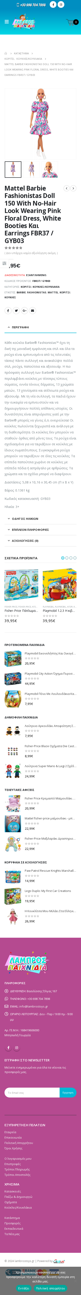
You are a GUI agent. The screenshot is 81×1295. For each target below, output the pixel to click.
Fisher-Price (49, 606)
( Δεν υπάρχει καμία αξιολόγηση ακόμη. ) (31, 253)
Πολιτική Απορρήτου (18, 1143)
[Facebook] (53, 4)
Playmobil (10, 606)
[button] (63, 558)
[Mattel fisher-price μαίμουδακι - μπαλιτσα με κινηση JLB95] (12, 823)
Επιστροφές (12, 1164)
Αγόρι (31, 606)
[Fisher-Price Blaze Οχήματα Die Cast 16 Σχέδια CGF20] (12, 751)
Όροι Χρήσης (13, 1148)
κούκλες (10, 297)
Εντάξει (23, 1288)
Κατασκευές (12, 1191)
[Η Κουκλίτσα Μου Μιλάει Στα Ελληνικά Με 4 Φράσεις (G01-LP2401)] (12, 916)
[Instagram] (61, 4)
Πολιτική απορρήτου (50, 1288)
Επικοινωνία (13, 1137)
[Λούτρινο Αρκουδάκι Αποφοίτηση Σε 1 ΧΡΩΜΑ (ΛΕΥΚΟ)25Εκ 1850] (12, 731)
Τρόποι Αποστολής (17, 1175)
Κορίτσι (26, 286)
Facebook (8, 310)
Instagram (16, 1047)
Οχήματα (10, 1202)
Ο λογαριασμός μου (18, 1159)
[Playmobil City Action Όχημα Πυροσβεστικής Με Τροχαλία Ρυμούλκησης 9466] (12, 678)
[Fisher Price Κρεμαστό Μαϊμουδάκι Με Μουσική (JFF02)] (12, 803)
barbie (21, 292)
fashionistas (36, 292)
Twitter (16, 310)
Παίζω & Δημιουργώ (18, 1197)
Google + (24, 310)
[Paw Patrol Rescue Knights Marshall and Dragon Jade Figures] (12, 876)
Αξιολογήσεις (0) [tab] (25, 541)
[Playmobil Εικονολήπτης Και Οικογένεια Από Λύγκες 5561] (12, 658)
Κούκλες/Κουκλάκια (46, 286)
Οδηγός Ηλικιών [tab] (25, 519)
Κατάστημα (12, 1218)
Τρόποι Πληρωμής (17, 1169)
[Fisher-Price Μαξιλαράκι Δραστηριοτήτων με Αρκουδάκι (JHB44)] (12, 844)
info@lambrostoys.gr (33, 1006)
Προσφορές (12, 1223)
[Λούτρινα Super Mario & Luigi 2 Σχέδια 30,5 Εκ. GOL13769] (12, 771)
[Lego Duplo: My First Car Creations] (12, 896)
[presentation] (10, 124)
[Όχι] (75, 1281)
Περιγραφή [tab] (20, 327)
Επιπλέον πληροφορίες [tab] (30, 530)
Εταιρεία (10, 1132)
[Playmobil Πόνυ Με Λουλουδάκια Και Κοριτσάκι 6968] (12, 699)
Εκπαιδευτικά (13, 1229)
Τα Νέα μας (12, 1234)
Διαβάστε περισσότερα (31, 576)
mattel (53, 292)
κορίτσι (65, 292)
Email (32, 310)
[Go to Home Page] (6, 53)
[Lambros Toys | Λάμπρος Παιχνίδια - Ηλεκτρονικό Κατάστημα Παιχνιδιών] (24, 21)
